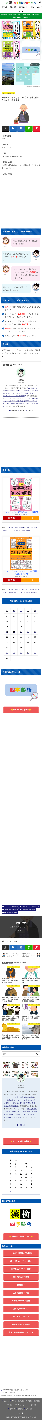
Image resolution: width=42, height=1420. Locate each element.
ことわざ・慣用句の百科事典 (21, 1253)
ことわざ (6, 1401)
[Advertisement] (21, 203)
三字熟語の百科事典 (21, 1293)
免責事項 (12, 1409)
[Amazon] (29, 410)
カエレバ (23, 514)
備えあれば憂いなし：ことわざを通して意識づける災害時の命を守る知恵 (21, 401)
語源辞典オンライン (21, 1309)
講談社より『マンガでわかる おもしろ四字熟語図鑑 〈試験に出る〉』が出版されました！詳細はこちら (21, 16)
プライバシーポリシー (21, 1405)
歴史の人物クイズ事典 (21, 1324)
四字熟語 (4, 7)
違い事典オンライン (21, 1317)
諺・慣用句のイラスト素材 (21, 1261)
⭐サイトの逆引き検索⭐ (21, 710)
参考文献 (33, 1405)
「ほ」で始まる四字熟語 (8, 93)
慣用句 (14, 1401)
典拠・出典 (13, 7)
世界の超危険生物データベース (21, 1332)
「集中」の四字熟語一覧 (28, 909)
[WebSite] (13, 410)
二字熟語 (29, 1401)
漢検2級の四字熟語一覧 (10, 912)
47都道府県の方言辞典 (21, 1301)
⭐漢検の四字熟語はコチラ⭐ (21, 1236)
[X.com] (19, 11)
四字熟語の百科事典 (17, 1417)
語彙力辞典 (21, 1285)
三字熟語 (37, 1401)
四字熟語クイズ (23, 7)
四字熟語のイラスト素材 (21, 1269)
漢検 (32, 7)
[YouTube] (22, 11)
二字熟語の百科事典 (21, 1277)
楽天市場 (11, 518)
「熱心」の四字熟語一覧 (11, 909)
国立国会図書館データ (22, 530)
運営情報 (20, 1409)
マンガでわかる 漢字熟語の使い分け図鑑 (20, 512)
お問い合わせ (30, 1409)
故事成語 (21, 1401)
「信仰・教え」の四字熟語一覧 (30, 906)
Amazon (29, 518)
